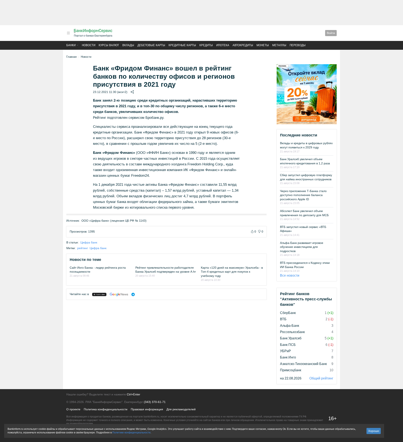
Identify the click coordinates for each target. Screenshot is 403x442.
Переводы (298, 45)
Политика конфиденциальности (105, 409)
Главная (71, 56)
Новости (88, 45)
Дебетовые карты (151, 45)
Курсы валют (109, 45)
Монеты (262, 45)
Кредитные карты (182, 45)
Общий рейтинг (321, 378)
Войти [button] (331, 33)
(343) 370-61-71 (155, 402)
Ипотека (222, 45)
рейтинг (82, 248)
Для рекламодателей (181, 409)
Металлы (279, 45)
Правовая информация (147, 409)
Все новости (289, 275)
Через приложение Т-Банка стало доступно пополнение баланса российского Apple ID (303, 195)
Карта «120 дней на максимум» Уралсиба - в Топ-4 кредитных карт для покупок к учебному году (232, 271)
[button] (68, 33)
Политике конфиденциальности (131, 432)
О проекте (73, 409)
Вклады (128, 45)
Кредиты (206, 45)
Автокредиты (243, 45)
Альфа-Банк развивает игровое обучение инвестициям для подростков (301, 247)
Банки (71, 45)
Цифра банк (88, 242)
